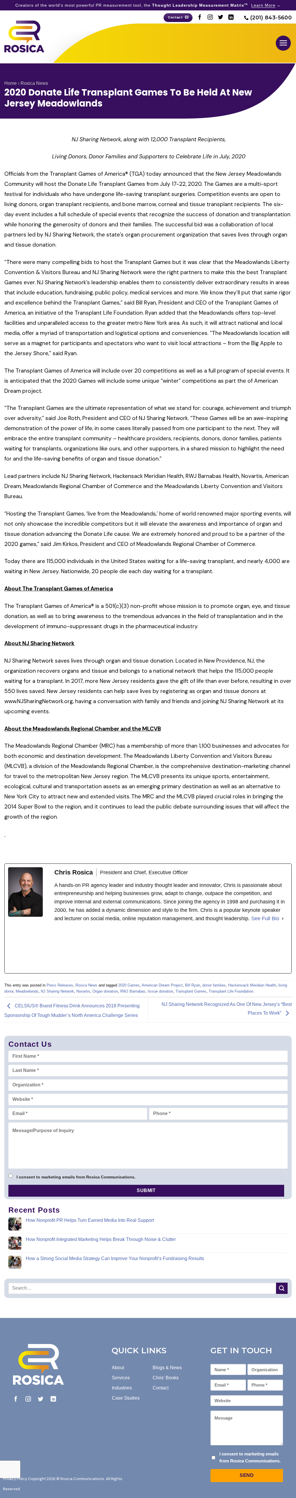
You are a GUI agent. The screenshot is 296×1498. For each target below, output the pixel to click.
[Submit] (282, 1288)
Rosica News (34, 83)
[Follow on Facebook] (199, 18)
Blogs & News (167, 1367)
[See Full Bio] (282, 918)
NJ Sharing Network (57, 991)
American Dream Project (162, 985)
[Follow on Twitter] (220, 18)
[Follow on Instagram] (210, 18)
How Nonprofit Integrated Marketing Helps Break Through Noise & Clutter (101, 1239)
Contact (161, 1387)
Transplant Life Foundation (231, 991)
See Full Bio (265, 918)
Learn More (263, 5)
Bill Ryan (192, 985)
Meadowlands (27, 991)
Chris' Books (166, 1377)
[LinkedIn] (97, 948)
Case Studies (126, 1398)
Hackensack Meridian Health (252, 985)
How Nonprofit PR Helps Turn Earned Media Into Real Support (90, 1220)
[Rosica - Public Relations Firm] (24, 36)
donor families (214, 985)
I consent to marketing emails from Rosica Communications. (76, 1177)
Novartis (83, 991)
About (118, 1367)
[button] (283, 43)
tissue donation (160, 991)
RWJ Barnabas (132, 991)
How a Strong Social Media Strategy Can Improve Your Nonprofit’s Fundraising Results (115, 1258)
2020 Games (129, 985)
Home (10, 83)
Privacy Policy (15, 1478)
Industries (122, 1387)
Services (121, 1377)
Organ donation (105, 991)
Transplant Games (190, 991)
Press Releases (60, 985)
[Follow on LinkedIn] (231, 18)
